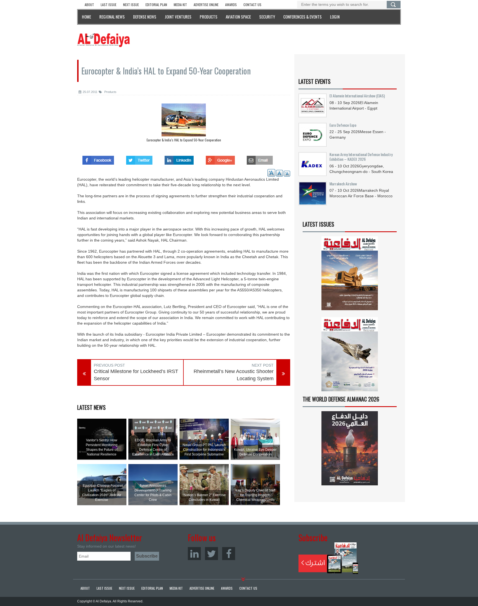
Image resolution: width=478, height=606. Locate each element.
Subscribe (328, 558)
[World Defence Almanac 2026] (350, 448)
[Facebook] (228, 553)
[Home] (103, 40)
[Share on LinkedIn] (179, 158)
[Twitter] (211, 553)
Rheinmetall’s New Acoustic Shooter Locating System (234, 375)
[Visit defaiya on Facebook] (98, 158)
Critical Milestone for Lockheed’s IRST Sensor (136, 375)
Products (109, 92)
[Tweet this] (139, 158)
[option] (183, 124)
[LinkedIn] (194, 553)
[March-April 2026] (350, 275)
